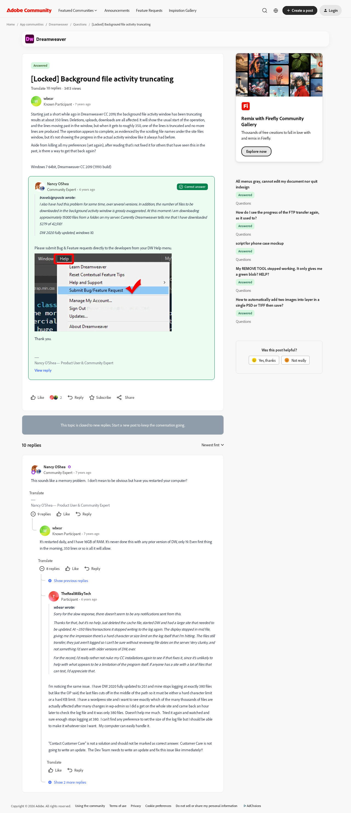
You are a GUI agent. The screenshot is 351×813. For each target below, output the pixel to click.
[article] (122, 491)
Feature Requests (149, 10)
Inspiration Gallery (182, 10)
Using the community (90, 806)
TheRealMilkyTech (76, 593)
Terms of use (117, 806)
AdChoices (254, 806)
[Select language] (275, 10)
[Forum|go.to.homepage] (29, 10)
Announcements (116, 10)
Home (11, 24)
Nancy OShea (58, 183)
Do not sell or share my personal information (206, 806)
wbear (48, 98)
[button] (299, 10)
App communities (32, 24)
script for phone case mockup (260, 243)
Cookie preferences (158, 806)
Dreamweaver (58, 24)
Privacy (136, 806)
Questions (80, 24)
